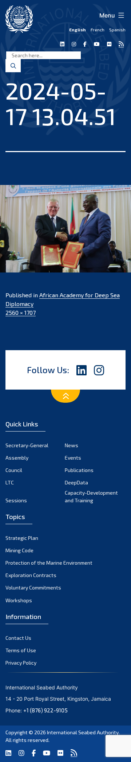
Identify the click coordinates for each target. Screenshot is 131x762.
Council (13, 470)
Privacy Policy (20, 663)
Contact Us (18, 638)
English (77, 29)
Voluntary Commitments (33, 587)
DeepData (76, 482)
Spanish (117, 29)
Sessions (16, 500)
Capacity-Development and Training (91, 496)
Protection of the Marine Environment (48, 563)
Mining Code (19, 550)
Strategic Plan (21, 538)
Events (73, 458)
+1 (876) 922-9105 (45, 710)
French (97, 29)
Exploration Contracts (30, 575)
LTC (9, 482)
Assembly (16, 458)
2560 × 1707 (20, 312)
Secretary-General (26, 445)
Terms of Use (20, 650)
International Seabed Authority (83, 732)
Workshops (18, 600)
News (71, 445)
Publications (79, 470)
